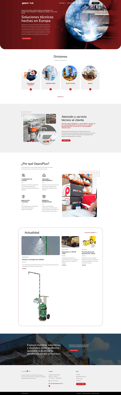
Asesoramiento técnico (81, 376)
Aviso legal (79, 393)
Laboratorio (50, 83)
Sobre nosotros (79, 378)
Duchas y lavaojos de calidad (33, 259)
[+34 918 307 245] (49, 380)
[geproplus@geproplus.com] (49, 383)
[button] (62, 3)
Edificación (70, 83)
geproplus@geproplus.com (57, 383)
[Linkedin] (49, 386)
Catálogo (78, 374)
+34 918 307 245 (54, 380)
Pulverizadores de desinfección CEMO (88, 253)
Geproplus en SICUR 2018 (69, 253)
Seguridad (84, 249)
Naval (90, 83)
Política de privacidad (86, 393)
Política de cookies (95, 393)
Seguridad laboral (31, 84)
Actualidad (78, 380)
